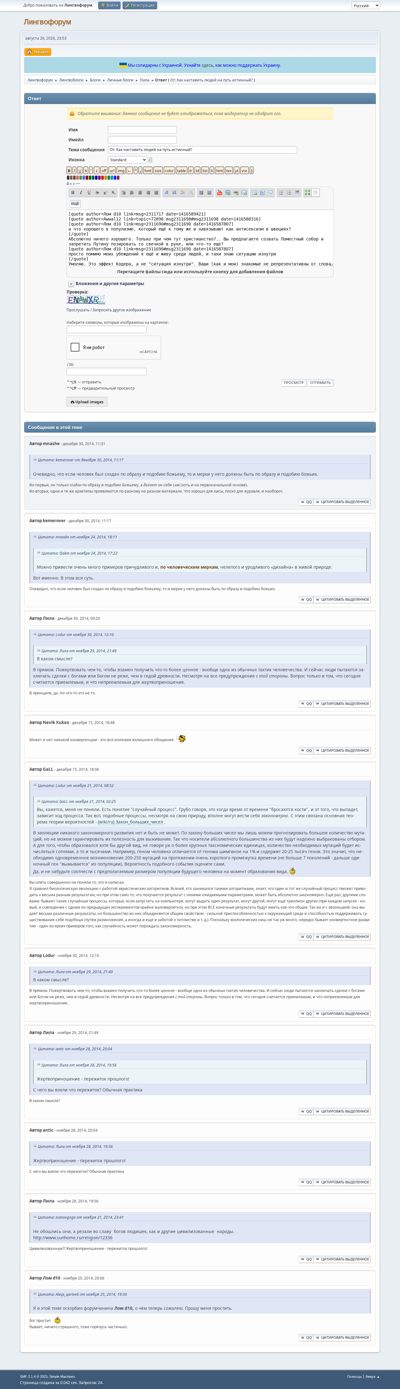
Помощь (354, 1376)
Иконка (76, 160)
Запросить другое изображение (121, 310)
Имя (73, 130)
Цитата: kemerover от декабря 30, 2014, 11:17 (80, 460)
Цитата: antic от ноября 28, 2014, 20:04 (75, 1048)
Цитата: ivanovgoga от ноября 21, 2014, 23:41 (81, 1217)
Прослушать (78, 310)
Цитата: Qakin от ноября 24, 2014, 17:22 (80, 553)
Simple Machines (62, 1376)
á (68, 183)
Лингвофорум (47, 21)
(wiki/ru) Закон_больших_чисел (130, 822)
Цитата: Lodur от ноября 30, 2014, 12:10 (76, 634)
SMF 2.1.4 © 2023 (34, 1376)
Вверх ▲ (373, 1376)
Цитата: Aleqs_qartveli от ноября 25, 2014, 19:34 (82, 1294)
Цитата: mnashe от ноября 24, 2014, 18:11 (77, 537)
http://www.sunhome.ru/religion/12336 (72, 1238)
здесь (207, 65)
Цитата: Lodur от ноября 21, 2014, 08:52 (76, 785)
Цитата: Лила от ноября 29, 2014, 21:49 (79, 650)
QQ (309, 501)
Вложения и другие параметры (110, 283)
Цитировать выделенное (345, 501)
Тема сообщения (86, 150)
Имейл (76, 140)
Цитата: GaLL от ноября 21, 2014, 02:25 (79, 801)
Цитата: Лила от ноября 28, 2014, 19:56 (79, 1065)
